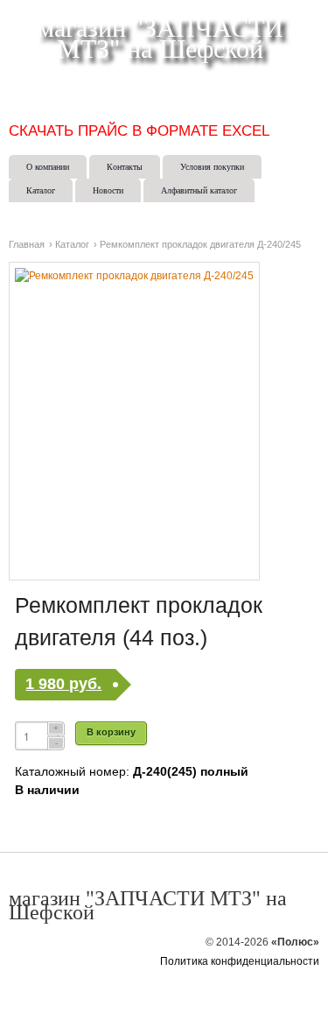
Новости (108, 190)
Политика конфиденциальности (239, 961)
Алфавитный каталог (199, 190)
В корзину (111, 732)
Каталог (40, 190)
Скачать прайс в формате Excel (139, 130)
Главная (27, 244)
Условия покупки (212, 167)
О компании (47, 167)
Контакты (125, 167)
